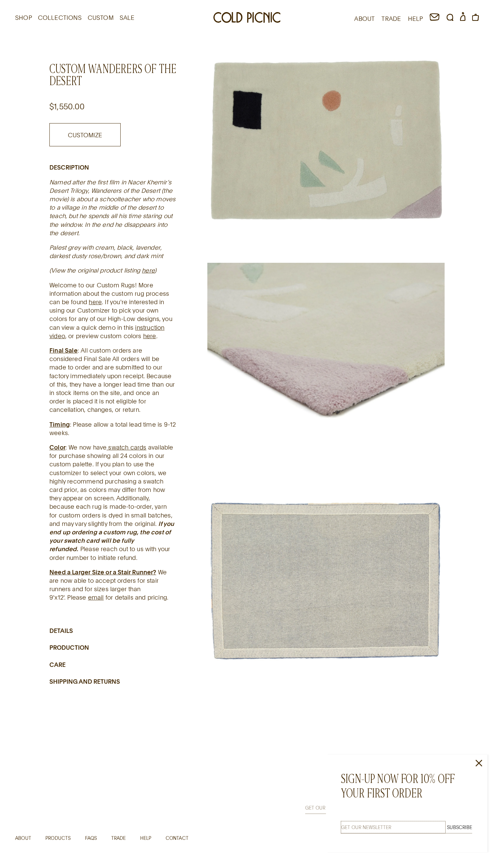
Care (57, 664)
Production (69, 647)
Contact (177, 838)
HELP (415, 18)
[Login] (462, 18)
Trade (118, 838)
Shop (23, 17)
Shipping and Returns (84, 681)
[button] (450, 18)
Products (58, 838)
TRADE (391, 18)
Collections (60, 17)
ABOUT (364, 18)
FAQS (91, 838)
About (23, 838)
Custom (101, 17)
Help (146, 838)
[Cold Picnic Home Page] (247, 18)
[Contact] (434, 18)
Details (61, 631)
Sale (127, 17)
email (96, 597)
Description (69, 167)
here (148, 270)
